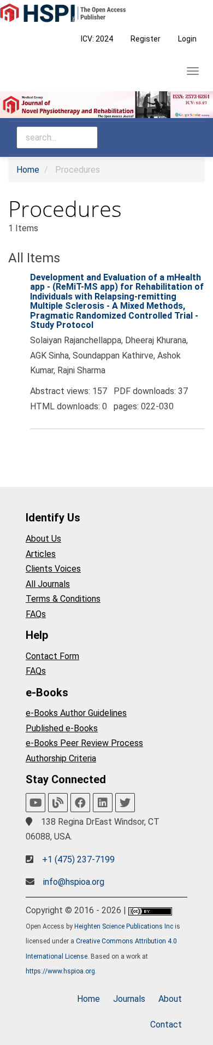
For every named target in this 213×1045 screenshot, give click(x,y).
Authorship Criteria (61, 758)
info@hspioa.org (73, 882)
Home (27, 170)
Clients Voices (53, 568)
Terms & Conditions (63, 599)
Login (187, 38)
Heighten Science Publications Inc (123, 926)
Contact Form (52, 656)
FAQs (36, 614)
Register (146, 38)
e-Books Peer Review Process (84, 743)
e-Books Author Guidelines (76, 713)
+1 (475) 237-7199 (78, 859)
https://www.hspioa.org (60, 971)
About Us (43, 538)
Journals (129, 999)
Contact (166, 1024)
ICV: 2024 (97, 38)
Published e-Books (62, 728)
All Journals (48, 584)
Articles (41, 554)
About (170, 999)
